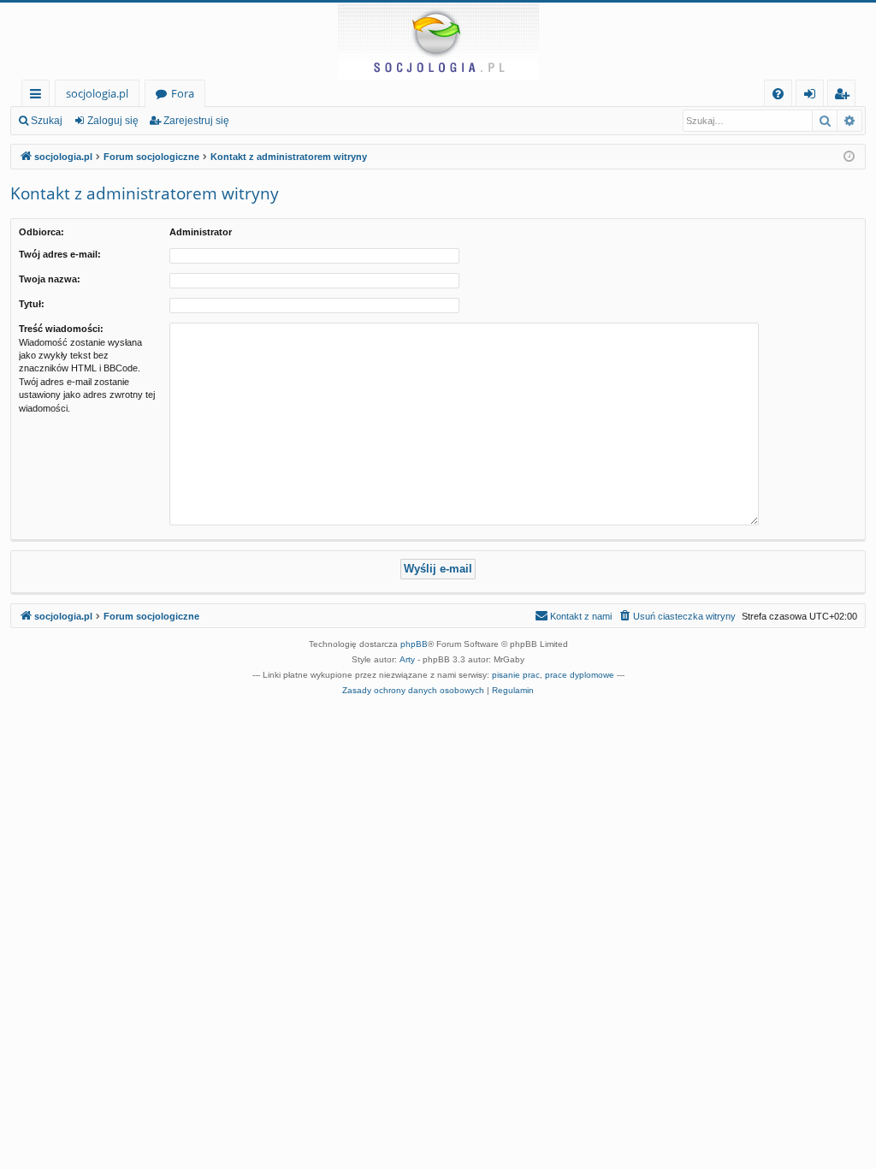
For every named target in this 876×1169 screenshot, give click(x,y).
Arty (407, 659)
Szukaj (46, 121)
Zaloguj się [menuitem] (813, 96)
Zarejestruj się (196, 121)
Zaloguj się (113, 121)
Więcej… (39, 96)
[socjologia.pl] (438, 41)
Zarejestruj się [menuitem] (846, 96)
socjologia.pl (97, 93)
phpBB (414, 644)
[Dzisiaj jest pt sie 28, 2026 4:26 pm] (849, 157)
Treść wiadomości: (61, 328)
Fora (182, 93)
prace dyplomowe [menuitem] (579, 674)
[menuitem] (778, 93)
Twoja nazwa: (49, 279)
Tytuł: (31, 304)
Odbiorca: (41, 232)
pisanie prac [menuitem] (516, 674)
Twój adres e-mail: (60, 254)
